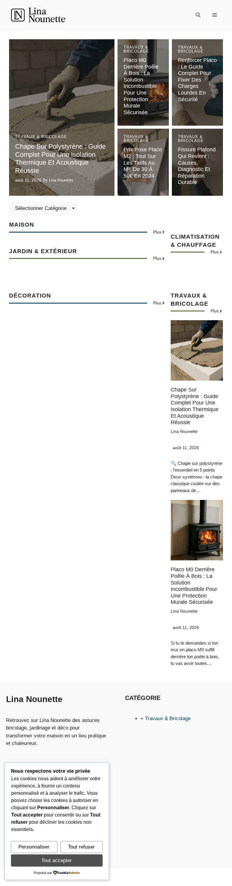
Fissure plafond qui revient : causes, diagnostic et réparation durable (197, 166)
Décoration (30, 295)
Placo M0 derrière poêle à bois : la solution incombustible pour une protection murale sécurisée (141, 86)
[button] (198, 15)
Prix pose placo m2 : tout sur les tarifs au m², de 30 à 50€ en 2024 (143, 163)
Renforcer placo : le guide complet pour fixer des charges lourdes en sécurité (197, 79)
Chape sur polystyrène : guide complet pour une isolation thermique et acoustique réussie (60, 158)
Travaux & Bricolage (41, 137)
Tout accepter (56, 860)
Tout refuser (81, 847)
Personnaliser (34, 847)
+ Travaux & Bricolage (165, 718)
